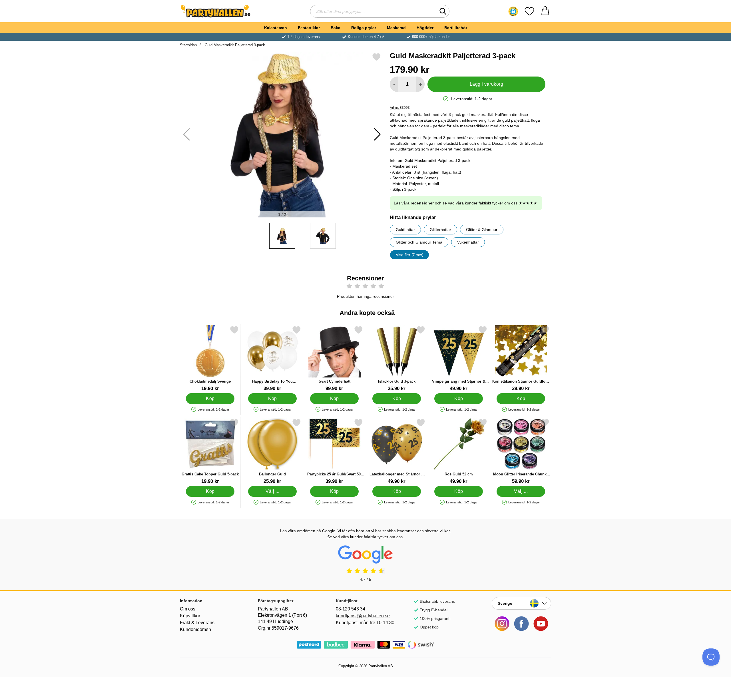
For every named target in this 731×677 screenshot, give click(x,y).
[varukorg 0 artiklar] (545, 11)
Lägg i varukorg (486, 84)
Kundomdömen (195, 629)
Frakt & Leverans (197, 622)
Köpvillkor (190, 615)
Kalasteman (275, 27)
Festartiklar (309, 27)
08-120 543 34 (350, 608)
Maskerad (396, 27)
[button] (513, 11)
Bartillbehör (455, 27)
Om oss (187, 608)
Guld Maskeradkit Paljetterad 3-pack (234, 45)
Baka (335, 27)
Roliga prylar (363, 27)
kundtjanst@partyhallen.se (363, 615)
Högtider (425, 27)
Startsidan (188, 45)
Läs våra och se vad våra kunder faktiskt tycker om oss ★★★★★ (465, 203)
